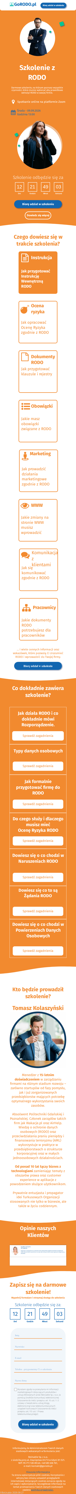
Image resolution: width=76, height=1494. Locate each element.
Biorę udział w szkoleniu (38, 1424)
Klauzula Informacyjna (38, 1472)
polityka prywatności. (42, 1490)
